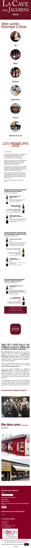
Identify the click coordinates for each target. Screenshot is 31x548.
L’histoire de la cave (15, 135)
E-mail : (3, 493)
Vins (15, 45)
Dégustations (15, 99)
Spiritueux (15, 81)
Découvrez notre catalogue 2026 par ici (14, 390)
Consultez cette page (13, 376)
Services (15, 117)
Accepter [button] (26, 544)
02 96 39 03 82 (7, 524)
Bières (15, 63)
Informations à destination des (8, 497)
